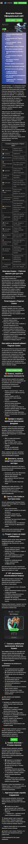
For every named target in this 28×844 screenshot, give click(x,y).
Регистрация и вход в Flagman (15, 46)
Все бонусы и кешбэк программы (12, 60)
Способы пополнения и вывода (15, 66)
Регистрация (22, 3)
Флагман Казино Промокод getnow (14, 35)
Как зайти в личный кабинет (14, 49)
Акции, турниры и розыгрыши (15, 63)
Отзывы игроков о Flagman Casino (14, 56)
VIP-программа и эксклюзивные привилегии (15, 76)
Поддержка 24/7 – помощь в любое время (14, 80)
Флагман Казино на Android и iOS (14, 52)
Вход (15, 3)
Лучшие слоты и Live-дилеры (14, 69)
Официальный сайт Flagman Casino (14, 39)
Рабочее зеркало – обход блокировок (13, 43)
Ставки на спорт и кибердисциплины (11, 72)
